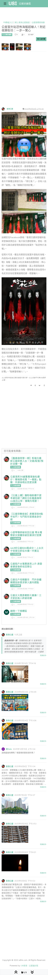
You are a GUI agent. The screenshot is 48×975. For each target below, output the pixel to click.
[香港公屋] (6, 459)
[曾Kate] (3, 749)
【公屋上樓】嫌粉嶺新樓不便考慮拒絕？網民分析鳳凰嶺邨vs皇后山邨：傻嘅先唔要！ (25, 498)
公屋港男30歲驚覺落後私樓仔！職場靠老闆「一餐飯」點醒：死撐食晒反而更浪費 (25, 479)
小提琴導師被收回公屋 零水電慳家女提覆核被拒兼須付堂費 (26, 534)
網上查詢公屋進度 (22, 22)
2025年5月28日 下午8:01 (25, 589)
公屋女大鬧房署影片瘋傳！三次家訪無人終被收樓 (25, 596)
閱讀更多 (43, 655)
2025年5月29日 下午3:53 (25, 573)
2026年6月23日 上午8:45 (25, 507)
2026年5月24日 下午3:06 (25, 526)
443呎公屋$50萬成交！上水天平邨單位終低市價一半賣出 (26, 549)
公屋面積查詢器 (38, 22)
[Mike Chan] (6, 612)
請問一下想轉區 (18, 611)
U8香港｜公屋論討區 (29, 965)
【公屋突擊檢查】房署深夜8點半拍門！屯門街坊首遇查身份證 (26, 516)
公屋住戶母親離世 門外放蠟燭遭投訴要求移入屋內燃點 (25, 581)
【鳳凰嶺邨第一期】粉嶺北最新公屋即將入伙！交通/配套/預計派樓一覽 (26, 461)
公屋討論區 (25, 3)
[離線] (4, 109)
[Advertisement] (24, 82)
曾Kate (9, 749)
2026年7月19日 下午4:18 (25, 489)
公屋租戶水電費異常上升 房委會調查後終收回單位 (26, 565)
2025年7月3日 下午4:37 (25, 557)
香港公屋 (10, 109)
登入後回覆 (41, 39)
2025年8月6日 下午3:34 (25, 542)
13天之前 (20, 470)
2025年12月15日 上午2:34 (25, 617)
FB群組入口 (8, 22)
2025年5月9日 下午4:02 (25, 604)
